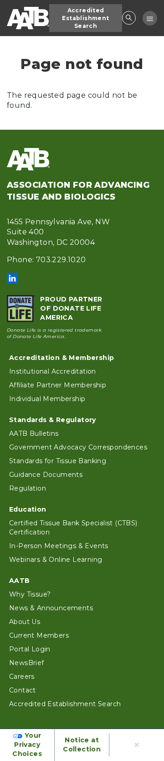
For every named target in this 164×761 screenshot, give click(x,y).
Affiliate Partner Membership (57, 385)
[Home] (28, 18)
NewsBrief (26, 663)
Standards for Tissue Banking (57, 461)
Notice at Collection (82, 744)
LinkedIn (12, 278)
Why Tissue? (30, 594)
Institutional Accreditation (52, 371)
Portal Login (30, 649)
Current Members (39, 635)
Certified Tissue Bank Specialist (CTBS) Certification (73, 527)
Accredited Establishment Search (85, 18)
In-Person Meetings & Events (58, 546)
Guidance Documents (45, 474)
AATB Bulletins (34, 433)
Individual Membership (47, 399)
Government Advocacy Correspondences (78, 447)
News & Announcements (51, 608)
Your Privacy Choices (27, 744)
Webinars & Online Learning (55, 559)
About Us (24, 622)
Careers (22, 676)
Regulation (27, 488)
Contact (22, 690)
